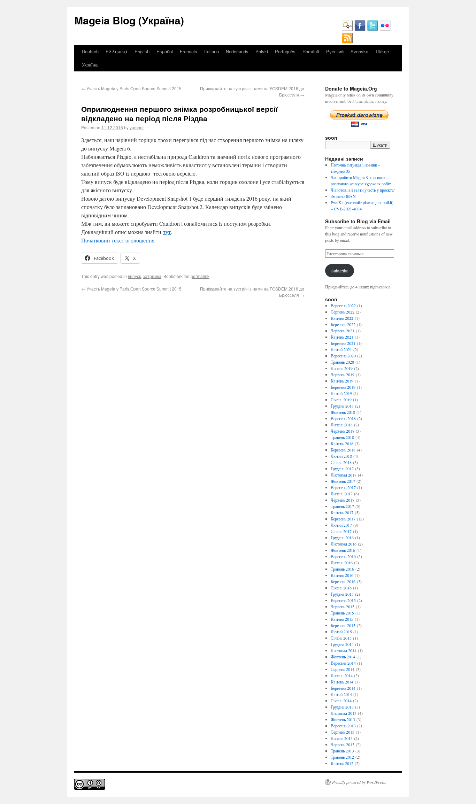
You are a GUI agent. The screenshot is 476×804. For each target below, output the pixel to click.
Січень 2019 (341, 399)
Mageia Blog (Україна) (129, 20)
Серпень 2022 (342, 312)
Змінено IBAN (343, 196)
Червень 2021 (342, 330)
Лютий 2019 (341, 393)
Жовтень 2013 (343, 719)
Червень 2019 (342, 374)
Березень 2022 (343, 324)
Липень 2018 (342, 424)
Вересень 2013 (343, 725)
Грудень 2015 (342, 594)
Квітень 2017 (342, 512)
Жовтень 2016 (343, 550)
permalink (200, 276)
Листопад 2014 (343, 650)
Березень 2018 (343, 450)
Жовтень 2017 (343, 481)
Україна (90, 64)
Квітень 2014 (342, 682)
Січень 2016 (341, 587)
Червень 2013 (342, 744)
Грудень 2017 (342, 468)
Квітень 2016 (342, 575)
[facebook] (360, 29)
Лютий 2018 (341, 456)
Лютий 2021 (341, 349)
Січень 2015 (341, 638)
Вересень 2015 (343, 600)
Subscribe (339, 270)
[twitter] (372, 29)
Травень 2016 (342, 569)
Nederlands (237, 51)
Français (188, 51)
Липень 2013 (342, 738)
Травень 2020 (342, 362)
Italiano (211, 51)
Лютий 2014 (341, 694)
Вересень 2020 (343, 355)
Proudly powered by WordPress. (359, 782)
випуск (134, 276)
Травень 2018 (342, 437)
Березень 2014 (343, 688)
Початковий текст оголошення (117, 240)
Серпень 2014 (342, 669)
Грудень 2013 (342, 707)
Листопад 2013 (343, 713)
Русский (335, 51)
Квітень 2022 (342, 318)
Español (164, 51)
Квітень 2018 (342, 443)
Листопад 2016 (343, 544)
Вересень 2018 (343, 418)
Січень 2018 (341, 462)
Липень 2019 (342, 368)
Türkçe (382, 51)
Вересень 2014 (343, 663)
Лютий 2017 (341, 525)
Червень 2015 (342, 606)
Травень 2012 (342, 757)
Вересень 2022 (343, 305)
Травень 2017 (342, 506)
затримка (152, 276)
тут (167, 231)
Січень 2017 (341, 531)
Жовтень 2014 (343, 656)
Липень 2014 (342, 675)
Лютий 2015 (341, 631)
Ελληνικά (117, 51)
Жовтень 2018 (343, 412)
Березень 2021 (343, 343)
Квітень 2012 (342, 763)
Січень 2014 (341, 700)
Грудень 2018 (342, 406)
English (142, 51)
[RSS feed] (347, 42)
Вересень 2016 (343, 556)
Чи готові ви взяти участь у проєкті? (362, 190)
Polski (261, 51)
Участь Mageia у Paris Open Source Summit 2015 (131, 88)
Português (285, 51)
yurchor (137, 127)
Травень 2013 (342, 750)
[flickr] (385, 29)
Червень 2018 (342, 431)
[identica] (347, 29)
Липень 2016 (342, 562)
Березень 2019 (343, 387)
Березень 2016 (343, 581)
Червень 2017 (342, 500)
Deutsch (90, 51)
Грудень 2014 (342, 644)
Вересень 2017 (343, 487)
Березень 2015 (343, 625)
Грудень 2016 (342, 537)
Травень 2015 (342, 613)
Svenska (359, 51)
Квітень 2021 (342, 337)
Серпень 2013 (342, 732)
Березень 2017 (343, 518)
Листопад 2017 (343, 475)
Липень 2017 (342, 493)
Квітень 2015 (342, 619)
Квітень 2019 (342, 381)
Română (310, 51)
